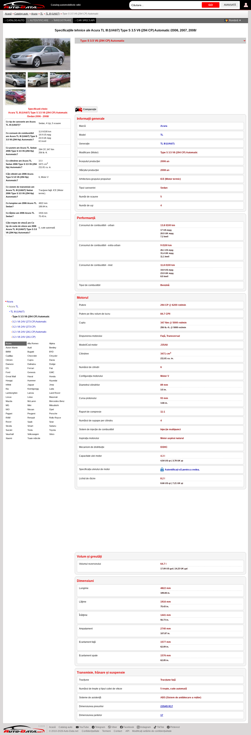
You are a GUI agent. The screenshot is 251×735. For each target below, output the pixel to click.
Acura (34, 13)
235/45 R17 (166, 706)
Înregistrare (62, 20)
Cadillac (9, 356)
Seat (51, 422)
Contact (118, 731)
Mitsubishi (54, 405)
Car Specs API (86, 20)
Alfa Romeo (32, 343)
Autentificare (39, 20)
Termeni (106, 731)
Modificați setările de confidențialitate (152, 731)
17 (161, 715)
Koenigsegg (33, 389)
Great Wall (11, 376)
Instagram (145, 727)
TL (41, 13)
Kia (7, 389)
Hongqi (9, 380)
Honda (52, 376)
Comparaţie (89, 109)
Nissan (30, 409)
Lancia (30, 393)
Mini (29, 405)
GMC (51, 372)
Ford (8, 372)
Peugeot (31, 413)
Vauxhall (10, 434)
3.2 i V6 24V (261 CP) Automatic (29, 332)
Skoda (9, 426)
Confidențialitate (90, 731)
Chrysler (53, 356)
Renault (31, 417)
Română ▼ (235, 20)
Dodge (52, 364)
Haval (30, 376)
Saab (29, 422)
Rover (9, 422)
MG (7, 405)
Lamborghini (11, 393)
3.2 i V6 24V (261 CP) (23, 337)
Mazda (9, 401)
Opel (51, 409)
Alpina (52, 343)
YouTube (84, 727)
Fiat (51, 368)
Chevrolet (32, 356)
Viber (114, 727)
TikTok (160, 727)
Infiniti (8, 384)
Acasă (8, 13)
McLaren (31, 401)
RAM (8, 417)
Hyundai (53, 380)
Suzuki (9, 430)
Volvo (51, 434)
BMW (8, 352)
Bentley (52, 347)
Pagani (9, 413)
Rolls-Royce (55, 417)
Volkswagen (33, 434)
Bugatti (30, 352)
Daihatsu (31, 364)
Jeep (51, 384)
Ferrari (30, 368)
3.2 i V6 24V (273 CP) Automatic (29, 321)
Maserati (53, 397)
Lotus (30, 397)
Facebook (128, 727)
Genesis (31, 372)
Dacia (52, 360)
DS (7, 368)
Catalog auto (21, 13)
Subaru (52, 426)
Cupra (30, 360)
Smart (30, 426)
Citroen (9, 360)
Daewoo (10, 364)
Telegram (100, 727)
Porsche (53, 413)
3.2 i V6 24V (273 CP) (23, 326)
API (127, 731)
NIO (8, 409)
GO (210, 4)
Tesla (30, 430)
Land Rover (54, 393)
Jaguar (30, 384)
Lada (51, 389)
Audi (29, 347)
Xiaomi (9, 438)
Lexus (9, 397)
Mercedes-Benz (57, 401)
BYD (51, 352)
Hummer (31, 380)
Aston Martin (12, 347)
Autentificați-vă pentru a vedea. (182, 469)
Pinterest (175, 727)
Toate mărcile (33, 438)
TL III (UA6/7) (53, 13)
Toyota (52, 430)
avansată (230, 5)
